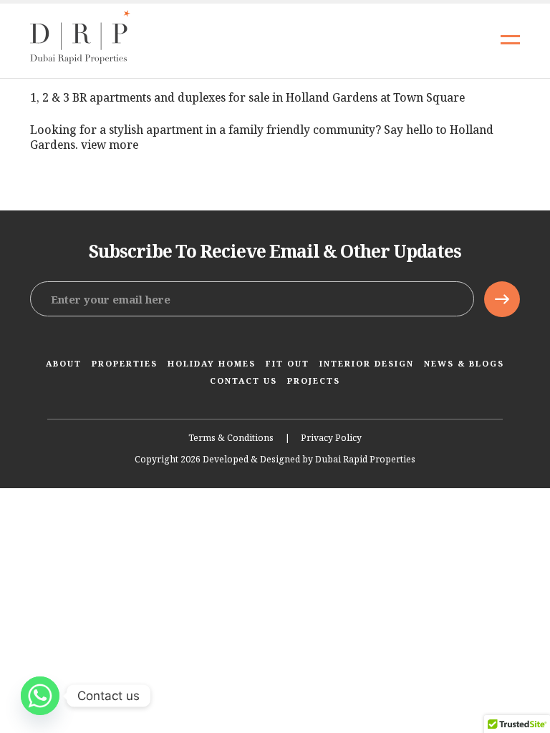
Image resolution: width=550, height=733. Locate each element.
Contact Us (243, 380)
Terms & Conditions (231, 438)
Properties (125, 363)
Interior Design (366, 363)
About (64, 363)
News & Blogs (464, 363)
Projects (313, 380)
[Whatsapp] (40, 695)
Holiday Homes (212, 363)
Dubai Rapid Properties (365, 459)
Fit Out (287, 363)
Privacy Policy (331, 438)
